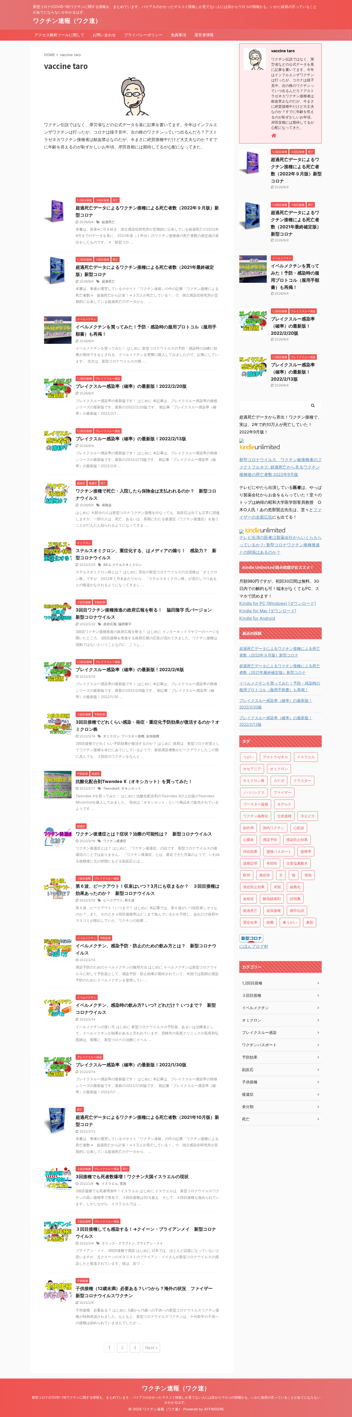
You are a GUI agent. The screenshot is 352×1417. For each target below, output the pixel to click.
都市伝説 (297, 910)
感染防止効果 (297, 839)
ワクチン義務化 (255, 816)
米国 (277, 887)
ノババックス (254, 792)
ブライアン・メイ (149, 1243)
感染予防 (270, 839)
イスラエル (109, 1183)
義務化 (295, 887)
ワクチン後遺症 (114, 841)
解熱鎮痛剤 (272, 898)
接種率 (306, 851)
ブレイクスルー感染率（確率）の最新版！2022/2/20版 (131, 386)
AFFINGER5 (214, 1409)
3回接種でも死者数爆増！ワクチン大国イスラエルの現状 (132, 1176)
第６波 (129, 900)
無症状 (264, 875)
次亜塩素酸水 (297, 863)
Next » (151, 1347)
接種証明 (250, 863)
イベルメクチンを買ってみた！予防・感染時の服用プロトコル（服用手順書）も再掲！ (279, 686)
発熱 (308, 875)
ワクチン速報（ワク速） (67, 20)
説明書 (295, 898)
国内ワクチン (273, 828)
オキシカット (131, 788)
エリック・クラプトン (118, 1243)
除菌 (270, 922)
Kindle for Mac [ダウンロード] (267, 610)
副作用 (248, 828)
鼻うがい (290, 922)
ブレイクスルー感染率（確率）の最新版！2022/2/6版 (130, 669)
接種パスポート (279, 851)
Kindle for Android (257, 618)
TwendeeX (111, 788)
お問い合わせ (104, 34)
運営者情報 (204, 34)
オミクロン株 (254, 780)
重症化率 (250, 922)
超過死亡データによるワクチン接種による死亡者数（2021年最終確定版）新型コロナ (279, 669)
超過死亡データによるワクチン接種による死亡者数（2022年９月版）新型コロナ (279, 651)
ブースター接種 (132, 736)
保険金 (107, 505)
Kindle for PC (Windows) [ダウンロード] (277, 603)
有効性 (271, 863)
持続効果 (250, 851)
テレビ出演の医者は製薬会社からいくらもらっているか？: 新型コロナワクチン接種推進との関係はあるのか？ (280, 545)
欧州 (246, 875)
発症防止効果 (254, 887)
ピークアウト (113, 900)
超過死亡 (108, 222)
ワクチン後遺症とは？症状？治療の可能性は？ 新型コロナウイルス (144, 834)
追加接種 (152, 736)
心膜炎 (248, 839)
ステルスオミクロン (127, 565)
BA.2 (107, 565)
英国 (123, 1183)
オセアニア (252, 768)
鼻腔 (309, 922)
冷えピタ (308, 816)
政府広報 (110, 624)
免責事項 (178, 34)
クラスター (302, 780)
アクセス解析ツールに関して (59, 34)
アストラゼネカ (275, 757)
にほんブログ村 (253, 946)
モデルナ (284, 804)
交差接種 (284, 816)
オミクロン (111, 736)
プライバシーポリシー (143, 34)
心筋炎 (298, 828)
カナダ (279, 780)
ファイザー (283, 792)
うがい (248, 757)
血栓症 (248, 898)
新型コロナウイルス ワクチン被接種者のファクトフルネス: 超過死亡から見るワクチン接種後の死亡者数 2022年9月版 (280, 467)
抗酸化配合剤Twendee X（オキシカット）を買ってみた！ (134, 781)
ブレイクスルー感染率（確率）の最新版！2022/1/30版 (131, 1064)
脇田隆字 (124, 624)
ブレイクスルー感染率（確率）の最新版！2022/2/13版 (131, 438)
